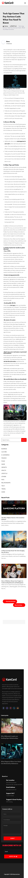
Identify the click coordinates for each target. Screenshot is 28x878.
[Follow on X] (14, 708)
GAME (3, 464)
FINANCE (4, 458)
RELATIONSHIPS (5, 482)
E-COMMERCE (5, 455)
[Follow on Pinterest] (10, 708)
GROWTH (4, 467)
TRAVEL (3, 489)
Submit (12, 838)
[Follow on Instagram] (7, 708)
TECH (3, 486)
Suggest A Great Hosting (14, 799)
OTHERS (3, 476)
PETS (2, 479)
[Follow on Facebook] (3, 708)
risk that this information (9, 361)
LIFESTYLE (4, 473)
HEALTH (3, 470)
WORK (3, 492)
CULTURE (4, 452)
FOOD (3, 461)
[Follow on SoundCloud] (17, 708)
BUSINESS (4, 449)
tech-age (12, 305)
